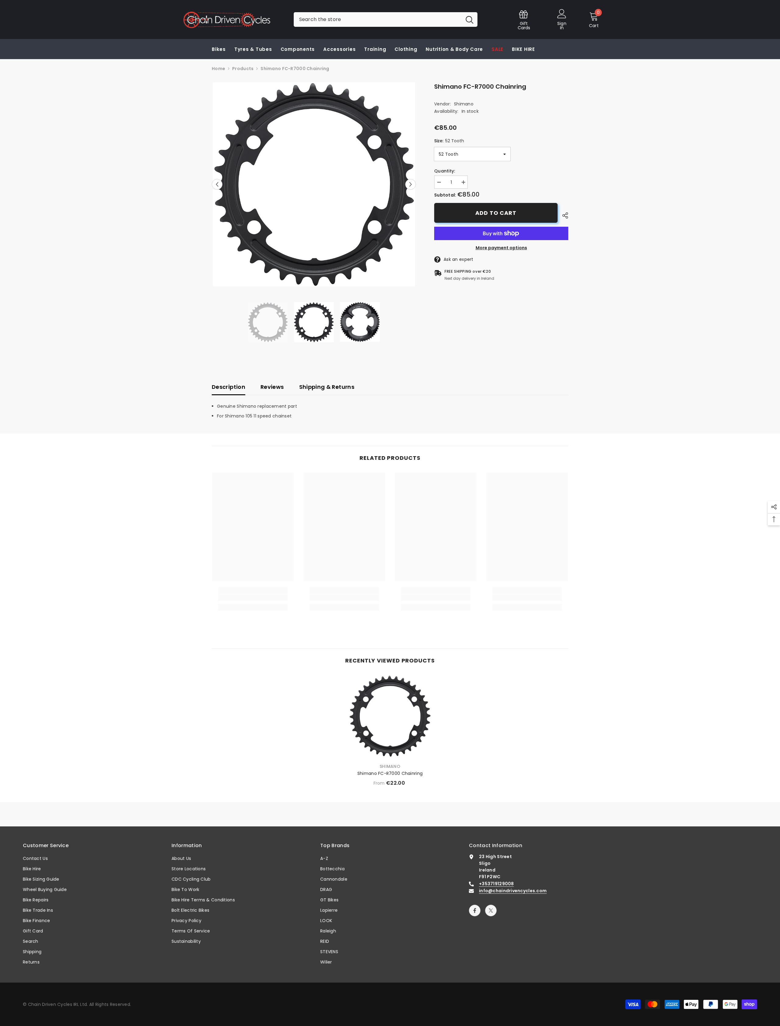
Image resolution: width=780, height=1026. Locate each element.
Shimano (463, 104)
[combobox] (378, 19)
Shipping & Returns (326, 387)
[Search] (385, 19)
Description (228, 387)
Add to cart (495, 213)
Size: (449, 141)
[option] (314, 184)
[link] (253, 597)
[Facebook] (474, 910)
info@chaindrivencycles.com (513, 891)
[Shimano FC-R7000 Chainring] (390, 716)
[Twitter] (491, 910)
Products (243, 69)
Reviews (272, 387)
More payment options (501, 248)
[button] (217, 184)
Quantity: (444, 171)
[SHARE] (563, 215)
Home (218, 69)
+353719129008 (496, 884)
